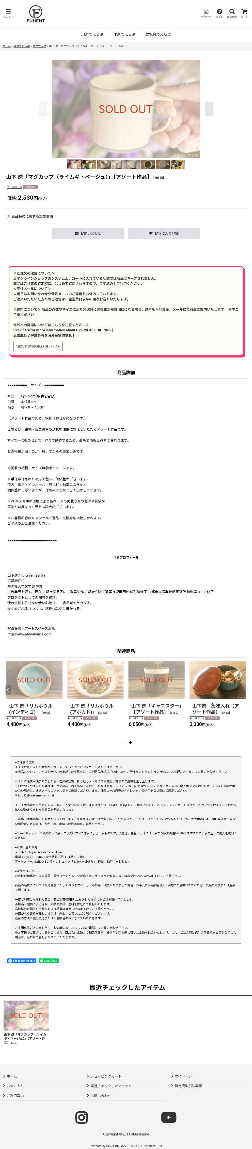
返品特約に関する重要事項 (32, 216)
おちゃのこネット (118, 1146)
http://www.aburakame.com (29, 634)
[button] (8, 13)
